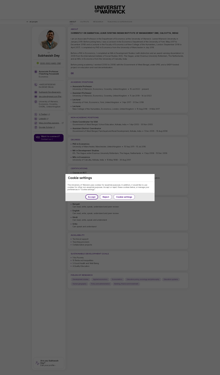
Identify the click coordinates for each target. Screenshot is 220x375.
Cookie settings (124, 197)
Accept (91, 197)
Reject (106, 197)
